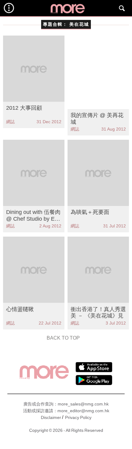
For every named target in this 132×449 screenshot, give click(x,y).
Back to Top (63, 338)
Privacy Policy (78, 417)
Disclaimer (51, 417)
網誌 (10, 121)
